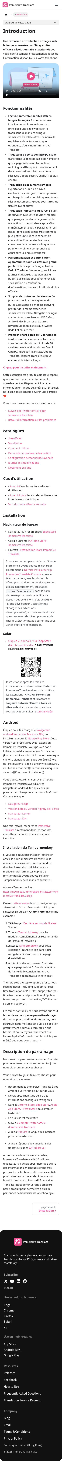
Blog (7, 1418)
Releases (9, 1373)
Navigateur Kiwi (17, 818)
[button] (56, 5)
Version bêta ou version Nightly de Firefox (33, 809)
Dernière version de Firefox (39, 923)
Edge (7, 1305)
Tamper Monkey (28, 932)
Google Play (11, 1355)
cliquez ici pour (17, 495)
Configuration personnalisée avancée (30, 458)
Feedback (10, 1379)
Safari (8, 1321)
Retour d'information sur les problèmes (32, 420)
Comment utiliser (18, 448)
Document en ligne (19, 467)
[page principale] (6, 14)
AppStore (10, 1344)
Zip (6, 1327)
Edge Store (42, 1104)
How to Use (11, 1386)
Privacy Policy (13, 1438)
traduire (22, 1132)
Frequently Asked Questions (22, 1393)
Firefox (8, 1316)
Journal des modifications (23, 462)
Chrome (9, 1310)
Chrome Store (26, 1104)
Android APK (12, 1349)
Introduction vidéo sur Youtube (27, 504)
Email (7, 1425)
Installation (15, 443)
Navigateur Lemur (19, 813)
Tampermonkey (28, 945)
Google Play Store (38, 738)
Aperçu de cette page (18, 22)
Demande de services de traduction (29, 453)
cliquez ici (14, 486)
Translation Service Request (22, 1400)
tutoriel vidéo (45, 711)
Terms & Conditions (17, 1431)
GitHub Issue (37, 1148)
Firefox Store (29, 1109)
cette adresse (21, 903)
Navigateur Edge (18, 804)
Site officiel (14, 438)
